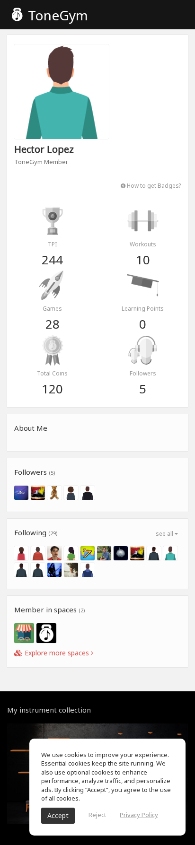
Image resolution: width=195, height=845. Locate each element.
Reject (97, 814)
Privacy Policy (139, 814)
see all (165, 534)
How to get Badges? (153, 185)
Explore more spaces (57, 652)
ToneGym (56, 15)
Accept (58, 815)
